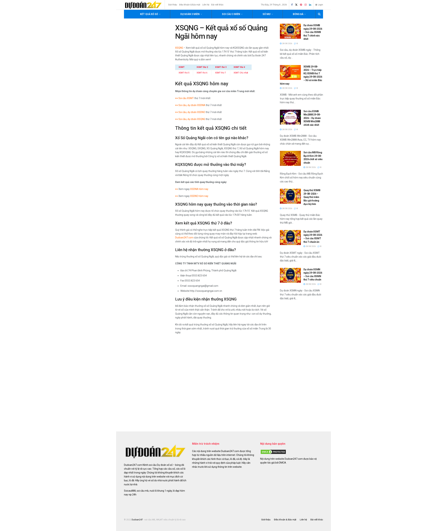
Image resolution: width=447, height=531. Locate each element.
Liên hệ (205, 4)
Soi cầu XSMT (186, 98)
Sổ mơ (266, 14)
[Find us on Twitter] (296, 5)
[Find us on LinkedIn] (310, 5)
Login (320, 4)
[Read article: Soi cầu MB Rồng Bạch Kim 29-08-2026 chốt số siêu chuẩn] (290, 158)
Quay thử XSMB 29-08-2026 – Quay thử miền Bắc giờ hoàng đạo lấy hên (311, 197)
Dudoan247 (137, 519)
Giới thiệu (172, 4)
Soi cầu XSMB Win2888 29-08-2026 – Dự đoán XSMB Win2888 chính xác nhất (312, 118)
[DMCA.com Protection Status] (273, 451)
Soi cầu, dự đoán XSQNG (191, 119)
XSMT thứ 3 (220, 67)
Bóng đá (298, 14)
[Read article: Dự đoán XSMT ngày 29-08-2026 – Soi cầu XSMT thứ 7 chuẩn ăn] (290, 237)
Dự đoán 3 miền (190, 14)
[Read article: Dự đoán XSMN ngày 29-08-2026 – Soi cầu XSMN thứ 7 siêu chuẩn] (290, 275)
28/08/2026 (286, 43)
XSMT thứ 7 (220, 72)
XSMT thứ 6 (202, 72)
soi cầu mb (143, 490)
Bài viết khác (217, 4)
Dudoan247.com (184, 237)
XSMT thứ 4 (239, 67)
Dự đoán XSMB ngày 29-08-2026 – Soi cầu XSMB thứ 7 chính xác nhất (312, 32)
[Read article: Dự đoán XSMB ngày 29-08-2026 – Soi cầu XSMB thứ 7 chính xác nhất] (290, 31)
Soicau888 (130, 490)
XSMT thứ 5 (184, 72)
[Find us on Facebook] (292, 5)
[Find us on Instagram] (306, 5)
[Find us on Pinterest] (301, 5)
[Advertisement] (301, 365)
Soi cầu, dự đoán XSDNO (191, 112)
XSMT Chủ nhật (241, 72)
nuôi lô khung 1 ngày (161, 490)
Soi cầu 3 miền (231, 14)
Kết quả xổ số (149, 14)
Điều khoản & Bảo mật (189, 4)
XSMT (182, 67)
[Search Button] (319, 14)
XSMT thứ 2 (202, 67)
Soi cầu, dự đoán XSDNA (191, 105)
